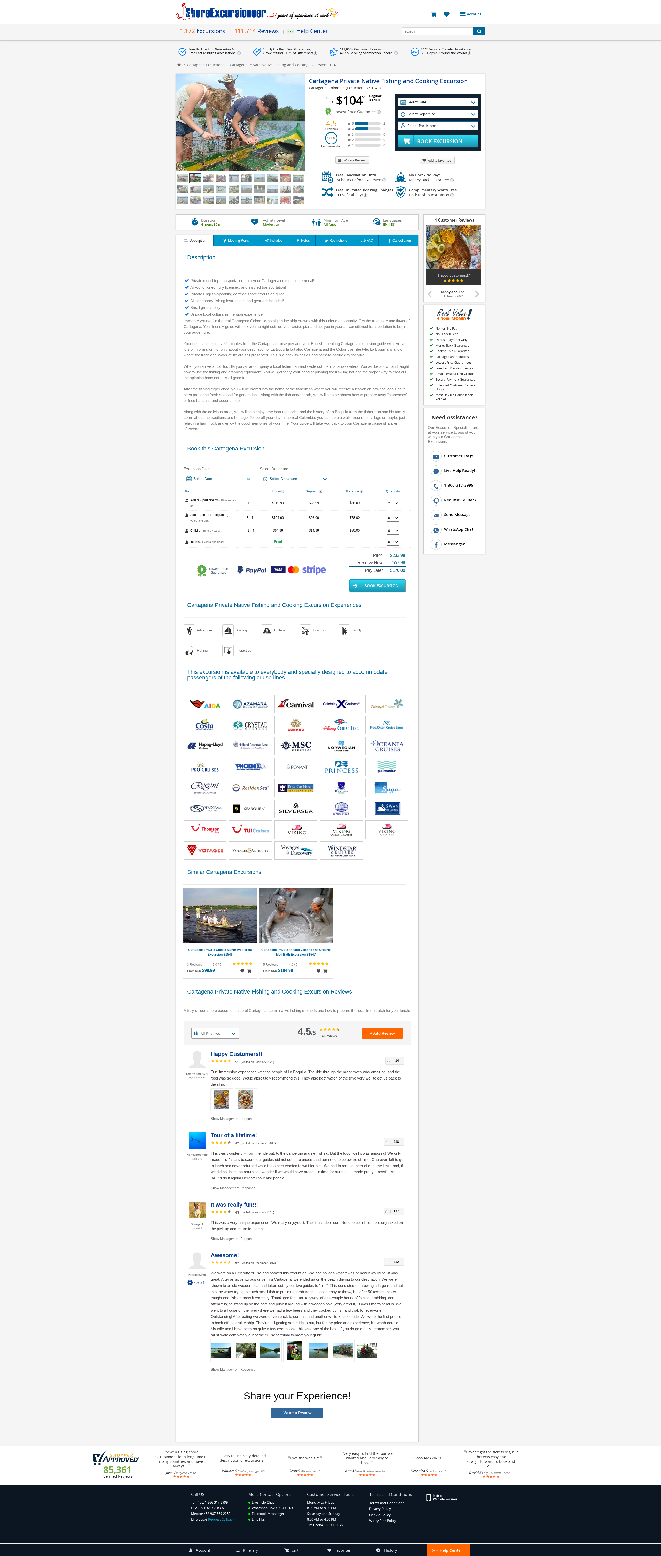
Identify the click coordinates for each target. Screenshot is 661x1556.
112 (396, 1262)
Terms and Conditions (386, 1503)
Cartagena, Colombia (327, 87)
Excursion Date (197, 469)
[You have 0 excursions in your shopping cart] (435, 14)
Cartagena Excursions (205, 64)
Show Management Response (233, 1119)
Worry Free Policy (382, 1520)
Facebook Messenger (267, 1513)
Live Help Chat (262, 1502)
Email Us (258, 1519)
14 (397, 1060)
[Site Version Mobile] (444, 1497)
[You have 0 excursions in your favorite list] (448, 14)
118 (396, 1142)
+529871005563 (281, 1508)
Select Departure (274, 469)
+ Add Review (382, 1033)
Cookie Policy (380, 1515)
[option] (453, 261)
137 (396, 1211)
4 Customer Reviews (454, 220)
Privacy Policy (380, 1509)
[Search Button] (479, 31)
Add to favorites (439, 160)
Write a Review (355, 160)
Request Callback (221, 1519)
